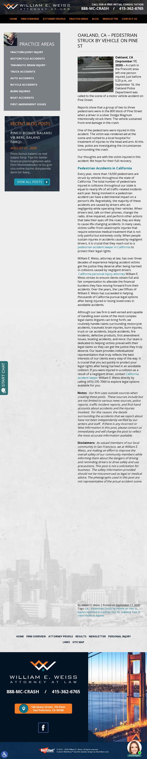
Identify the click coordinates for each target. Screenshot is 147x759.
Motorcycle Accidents (27, 58)
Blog (95, 18)
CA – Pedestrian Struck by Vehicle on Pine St (111, 608)
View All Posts (29, 182)
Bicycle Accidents (23, 84)
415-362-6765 (131, 8)
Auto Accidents (22, 78)
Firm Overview (30, 18)
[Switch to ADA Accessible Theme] (4, 754)
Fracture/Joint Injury (26, 52)
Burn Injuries (20, 91)
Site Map (78, 642)
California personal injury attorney (101, 274)
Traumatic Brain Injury (28, 65)
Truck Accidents (22, 71)
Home (13, 18)
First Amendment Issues (28, 104)
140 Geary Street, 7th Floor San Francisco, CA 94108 (48, 708)
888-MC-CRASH (95, 8)
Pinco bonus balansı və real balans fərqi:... (31, 137)
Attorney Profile (54, 18)
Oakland (126, 612)
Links (66, 642)
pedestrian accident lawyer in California (104, 247)
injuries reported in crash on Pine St (99, 612)
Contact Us (129, 18)
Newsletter (110, 18)
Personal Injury (119, 636)
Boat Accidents (22, 97)
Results (80, 636)
